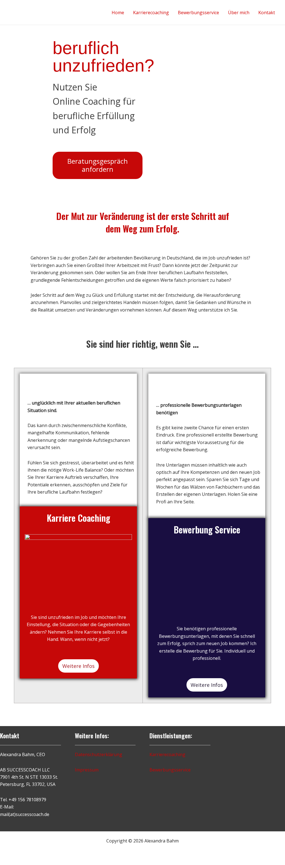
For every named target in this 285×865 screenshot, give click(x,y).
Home (118, 12)
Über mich (238, 12)
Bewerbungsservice (198, 12)
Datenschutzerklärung (98, 754)
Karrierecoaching (151, 12)
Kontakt (266, 12)
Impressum (87, 770)
